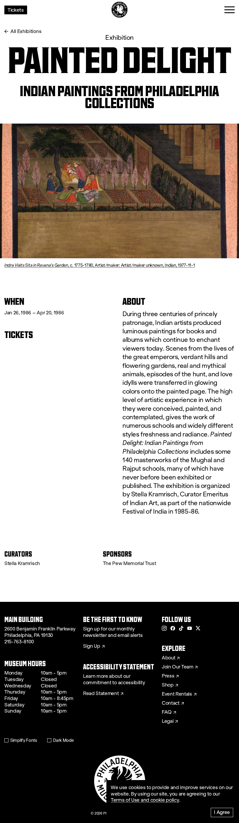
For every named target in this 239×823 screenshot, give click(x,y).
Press (168, 676)
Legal (167, 721)
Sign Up (91, 646)
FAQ (167, 712)
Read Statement (101, 693)
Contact (171, 703)
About (168, 658)
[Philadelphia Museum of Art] (120, 10)
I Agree (222, 812)
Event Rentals (177, 694)
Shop (168, 685)
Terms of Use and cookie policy (145, 800)
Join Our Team (177, 667)
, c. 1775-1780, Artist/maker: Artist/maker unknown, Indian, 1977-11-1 (99, 265)
